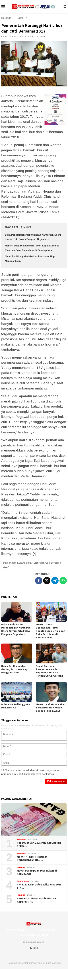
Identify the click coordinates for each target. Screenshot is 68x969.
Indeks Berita (50, 929)
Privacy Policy (17, 929)
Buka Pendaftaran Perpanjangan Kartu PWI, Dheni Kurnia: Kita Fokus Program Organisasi (16, 629)
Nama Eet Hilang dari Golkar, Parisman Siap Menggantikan (14, 669)
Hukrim (21, 867)
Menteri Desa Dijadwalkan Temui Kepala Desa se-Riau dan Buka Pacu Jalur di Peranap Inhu (50, 631)
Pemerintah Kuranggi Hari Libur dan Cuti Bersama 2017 (32, 564)
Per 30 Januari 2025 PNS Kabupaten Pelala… (39, 844)
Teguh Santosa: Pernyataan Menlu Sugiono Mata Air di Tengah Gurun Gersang (49, 670)
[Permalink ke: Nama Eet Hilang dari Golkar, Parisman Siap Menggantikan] (16, 653)
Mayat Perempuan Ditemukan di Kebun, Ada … (37, 872)
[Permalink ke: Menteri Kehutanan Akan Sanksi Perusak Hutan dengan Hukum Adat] (51, 692)
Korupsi (21, 839)
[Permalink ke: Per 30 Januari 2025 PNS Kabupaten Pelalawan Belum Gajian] (34, 819)
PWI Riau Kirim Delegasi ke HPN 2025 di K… (39, 886)
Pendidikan (23, 881)
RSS (35, 948)
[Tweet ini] (46, 580)
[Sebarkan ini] (38, 580)
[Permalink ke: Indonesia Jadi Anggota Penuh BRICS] (16, 692)
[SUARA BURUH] (34, 6)
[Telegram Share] (55, 580)
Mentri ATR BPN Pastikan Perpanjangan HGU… (32, 858)
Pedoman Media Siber (34, 935)
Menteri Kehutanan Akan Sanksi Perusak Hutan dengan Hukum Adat (50, 707)
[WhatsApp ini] (63, 580)
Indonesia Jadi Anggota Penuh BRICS (15, 706)
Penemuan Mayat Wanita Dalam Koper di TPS (36, 900)
